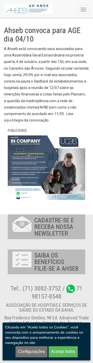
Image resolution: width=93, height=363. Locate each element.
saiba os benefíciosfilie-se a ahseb (56, 262)
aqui (7, 120)
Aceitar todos (63, 351)
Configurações (31, 351)
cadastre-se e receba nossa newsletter (54, 227)
